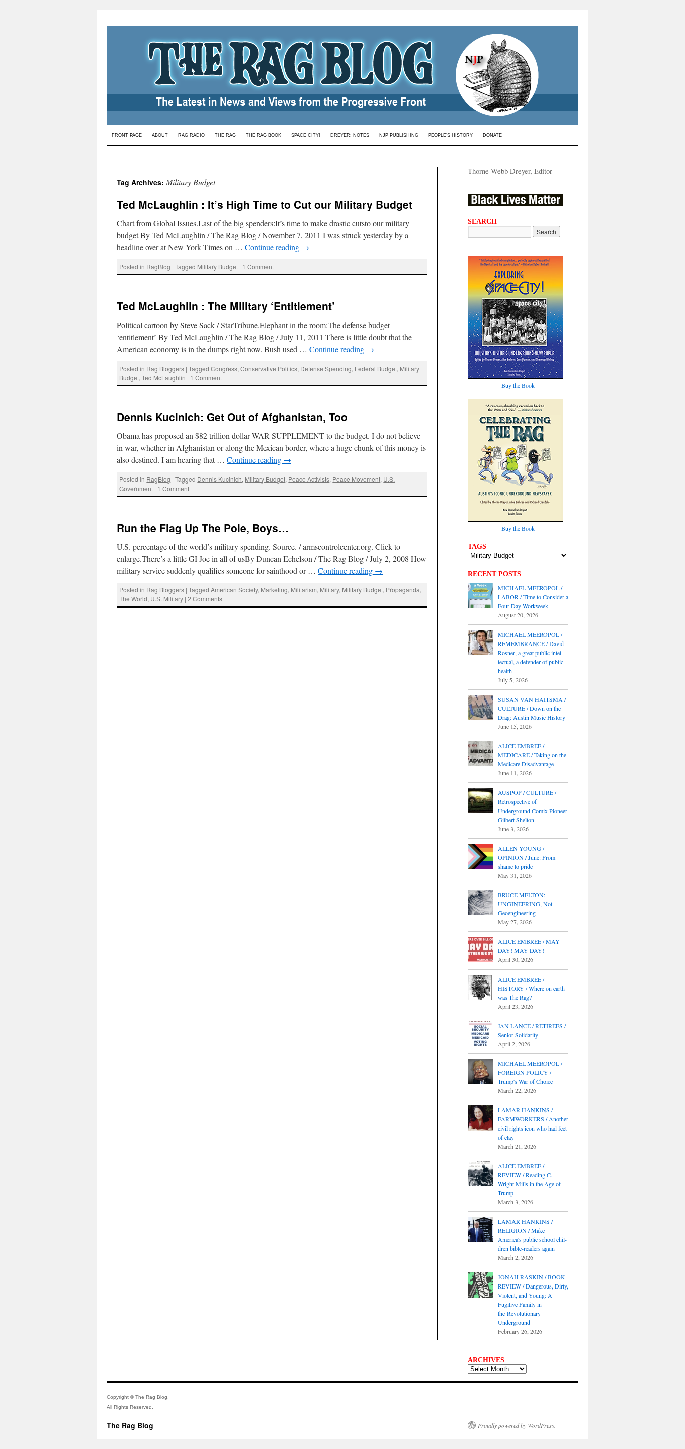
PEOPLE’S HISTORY (450, 135)
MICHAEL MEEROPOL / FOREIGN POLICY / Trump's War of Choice (530, 1072)
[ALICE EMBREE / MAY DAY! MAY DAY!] (480, 950)
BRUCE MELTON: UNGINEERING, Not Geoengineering (525, 904)
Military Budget (217, 266)
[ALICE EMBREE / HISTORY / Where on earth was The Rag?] (480, 988)
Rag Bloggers (165, 368)
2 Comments (205, 598)
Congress (224, 368)
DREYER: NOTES (349, 135)
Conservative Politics (268, 368)
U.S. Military (166, 598)
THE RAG (225, 135)
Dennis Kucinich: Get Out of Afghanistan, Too (232, 416)
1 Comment (258, 266)
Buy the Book (518, 385)
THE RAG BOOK (263, 135)
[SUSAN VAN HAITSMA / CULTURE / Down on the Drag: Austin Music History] (480, 708)
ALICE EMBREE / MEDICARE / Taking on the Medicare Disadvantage (532, 755)
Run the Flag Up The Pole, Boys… (203, 527)
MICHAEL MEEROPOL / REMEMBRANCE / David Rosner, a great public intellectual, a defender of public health (531, 652)
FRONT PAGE (127, 135)
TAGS (477, 546)
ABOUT (160, 135)
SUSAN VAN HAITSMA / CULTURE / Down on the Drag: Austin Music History (532, 708)
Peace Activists (308, 479)
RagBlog (158, 266)
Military (329, 589)
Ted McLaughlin (164, 377)
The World (133, 598)
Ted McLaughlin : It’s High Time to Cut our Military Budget (264, 204)
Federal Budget (376, 368)
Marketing (274, 589)
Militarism (304, 589)
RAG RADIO (191, 135)
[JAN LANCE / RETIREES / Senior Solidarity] (480, 1034)
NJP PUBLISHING (398, 135)
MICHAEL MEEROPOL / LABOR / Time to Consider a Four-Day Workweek (533, 597)
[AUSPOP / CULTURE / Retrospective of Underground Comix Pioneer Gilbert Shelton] (480, 801)
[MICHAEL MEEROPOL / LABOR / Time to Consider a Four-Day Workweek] (480, 596)
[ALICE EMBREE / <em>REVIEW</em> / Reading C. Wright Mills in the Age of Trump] (480, 1174)
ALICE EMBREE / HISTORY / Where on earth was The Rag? (531, 988)
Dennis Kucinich (219, 479)
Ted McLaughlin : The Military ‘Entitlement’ (226, 305)
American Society (234, 589)
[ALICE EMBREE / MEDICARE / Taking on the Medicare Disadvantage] (480, 754)
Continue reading (277, 247)
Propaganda (403, 589)
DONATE (492, 135)
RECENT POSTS (494, 574)
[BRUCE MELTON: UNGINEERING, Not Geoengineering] (480, 903)
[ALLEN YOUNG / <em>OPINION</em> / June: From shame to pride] (480, 857)
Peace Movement (356, 479)
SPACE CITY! (305, 135)
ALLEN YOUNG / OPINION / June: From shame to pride (526, 857)
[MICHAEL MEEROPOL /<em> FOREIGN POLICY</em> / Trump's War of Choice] (480, 1072)
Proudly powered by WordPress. (517, 1425)
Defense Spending (326, 368)
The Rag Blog (130, 1425)
